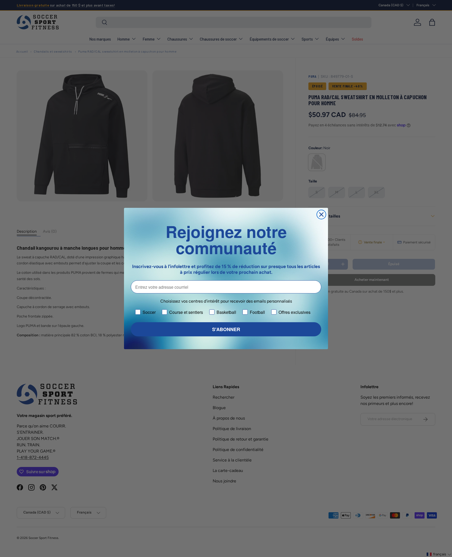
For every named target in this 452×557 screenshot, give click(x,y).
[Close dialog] (321, 214)
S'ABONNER (226, 329)
